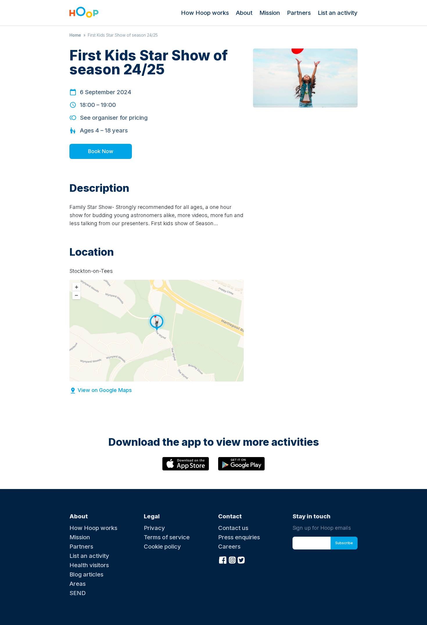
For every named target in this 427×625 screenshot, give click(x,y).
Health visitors (89, 565)
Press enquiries (239, 537)
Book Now (100, 151)
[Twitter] (241, 559)
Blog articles (86, 574)
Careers (229, 546)
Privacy (154, 527)
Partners (299, 12)
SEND (77, 593)
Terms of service (167, 537)
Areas (77, 583)
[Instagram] (232, 559)
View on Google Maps (105, 390)
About (244, 12)
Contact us (233, 527)
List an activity (338, 12)
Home (75, 35)
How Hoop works (205, 12)
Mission (269, 12)
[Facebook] (222, 559)
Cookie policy (162, 546)
